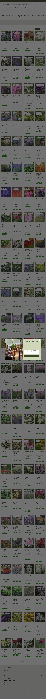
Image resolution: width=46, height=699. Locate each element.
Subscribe (31, 356)
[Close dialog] (39, 340)
